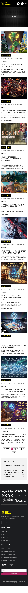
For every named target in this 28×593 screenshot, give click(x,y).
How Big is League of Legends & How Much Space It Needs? (13, 112)
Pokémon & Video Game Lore (14, 472)
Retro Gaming (14, 474)
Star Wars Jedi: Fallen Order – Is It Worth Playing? (13, 252)
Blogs (3, 534)
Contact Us (4, 537)
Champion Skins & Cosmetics (14, 466)
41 (24, 448)
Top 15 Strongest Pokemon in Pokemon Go (13, 66)
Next (14, 452)
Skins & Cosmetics (14, 477)
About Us (4, 531)
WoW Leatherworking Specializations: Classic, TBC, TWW (13, 298)
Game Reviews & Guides (14, 468)
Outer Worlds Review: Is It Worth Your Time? (12, 206)
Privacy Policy (5, 540)
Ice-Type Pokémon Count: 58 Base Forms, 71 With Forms (13, 391)
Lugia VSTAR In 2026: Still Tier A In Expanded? (13, 346)
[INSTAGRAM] (6, 522)
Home (14, 17)
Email (3, 568)
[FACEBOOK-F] (2, 522)
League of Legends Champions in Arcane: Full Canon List (12, 159)
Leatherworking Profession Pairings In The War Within (13, 435)
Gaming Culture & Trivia (14, 470)
